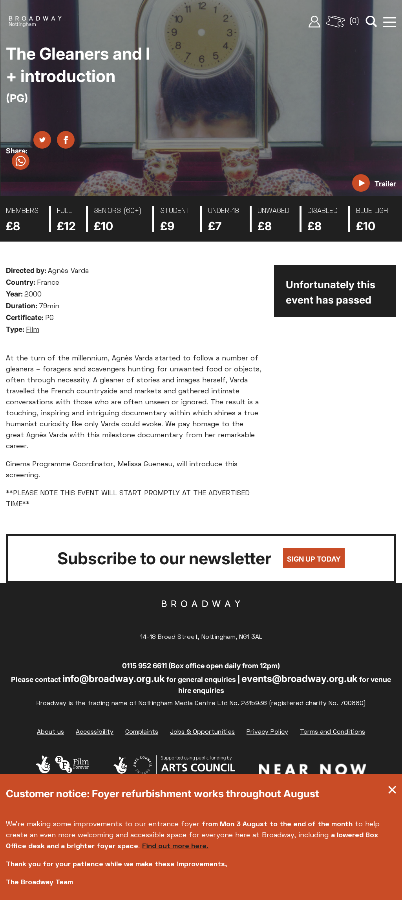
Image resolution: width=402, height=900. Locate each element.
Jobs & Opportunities (202, 732)
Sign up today (314, 559)
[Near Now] (312, 771)
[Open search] (371, 21)
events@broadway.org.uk (299, 678)
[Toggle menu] (389, 21)
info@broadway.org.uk (113, 678)
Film (32, 330)
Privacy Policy (267, 732)
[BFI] (62, 771)
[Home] (35, 21)
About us (50, 732)
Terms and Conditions (332, 732)
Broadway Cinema (201, 616)
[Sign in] (314, 21)
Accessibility (94, 732)
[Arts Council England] (174, 771)
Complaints (141, 732)
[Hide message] (392, 792)
